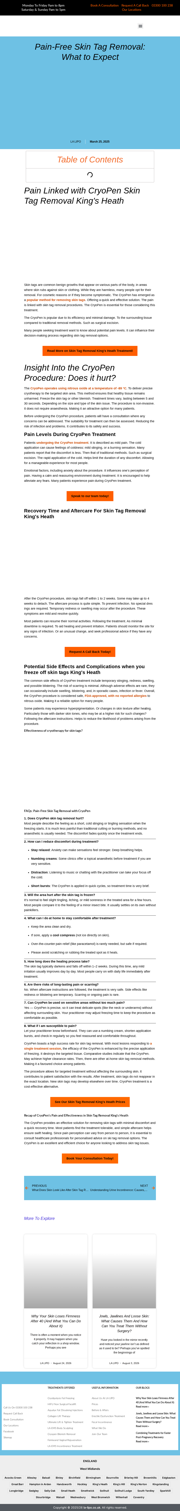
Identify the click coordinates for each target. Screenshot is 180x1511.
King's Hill (119, 1484)
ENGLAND (90, 1461)
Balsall (46, 1477)
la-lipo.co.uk (91, 1507)
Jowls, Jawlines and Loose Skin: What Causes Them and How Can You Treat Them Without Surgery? (156, 1417)
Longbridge (16, 1490)
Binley (59, 1477)
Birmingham (93, 1477)
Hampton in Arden (40, 1484)
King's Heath (100, 1484)
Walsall (60, 1497)
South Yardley (145, 1490)
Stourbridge (43, 1497)
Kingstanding (161, 1484)
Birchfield (74, 1477)
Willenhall (122, 1497)
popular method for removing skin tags (56, 300)
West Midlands (90, 1469)
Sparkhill (165, 1490)
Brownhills (150, 1477)
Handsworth (64, 1484)
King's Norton (139, 1484)
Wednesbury (78, 1497)
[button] (140, 26)
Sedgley (34, 1490)
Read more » (142, 1407)
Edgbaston (168, 1477)
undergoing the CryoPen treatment (62, 442)
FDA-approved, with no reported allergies (115, 696)
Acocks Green (13, 1477)
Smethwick (87, 1490)
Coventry (138, 1497)
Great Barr (17, 1484)
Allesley (32, 1477)
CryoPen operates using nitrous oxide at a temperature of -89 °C (78, 388)
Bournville (112, 1477)
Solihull (104, 1490)
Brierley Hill (131, 1477)
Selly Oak (49, 1490)
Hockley (82, 1484)
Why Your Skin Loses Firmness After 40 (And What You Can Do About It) (56, 1321)
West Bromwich (100, 1497)
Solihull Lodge (123, 1490)
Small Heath (68, 1490)
